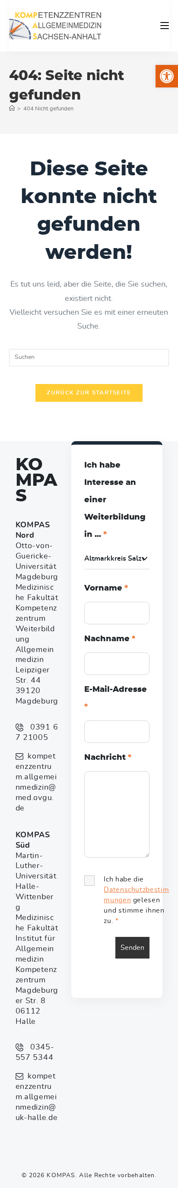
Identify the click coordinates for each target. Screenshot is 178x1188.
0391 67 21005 (37, 732)
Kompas (36, 480)
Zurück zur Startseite (89, 393)
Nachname (109, 639)
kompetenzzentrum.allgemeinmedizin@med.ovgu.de (36, 782)
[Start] (12, 109)
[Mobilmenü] (164, 25)
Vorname (106, 588)
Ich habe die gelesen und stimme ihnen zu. (136, 900)
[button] (167, 76)
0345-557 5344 (35, 1052)
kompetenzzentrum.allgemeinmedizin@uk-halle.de (37, 1097)
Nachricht (107, 758)
